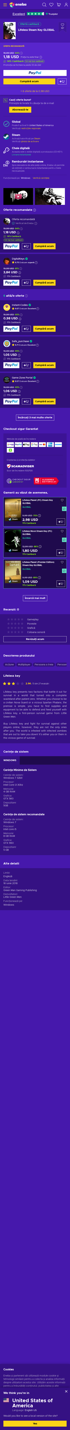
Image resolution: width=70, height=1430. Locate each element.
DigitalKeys (18, 259)
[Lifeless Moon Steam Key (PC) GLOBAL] (35, 542)
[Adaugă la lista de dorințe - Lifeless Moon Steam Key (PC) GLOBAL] (62, 532)
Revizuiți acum (35, 639)
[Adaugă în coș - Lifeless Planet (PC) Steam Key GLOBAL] (61, 521)
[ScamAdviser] (20, 466)
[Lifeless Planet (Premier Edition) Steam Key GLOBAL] (35, 573)
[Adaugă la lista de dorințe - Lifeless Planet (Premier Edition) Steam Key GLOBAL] (62, 563)
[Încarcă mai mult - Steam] (6, 137)
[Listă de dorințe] (51, 4)
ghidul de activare (30, 141)
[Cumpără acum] (35, 73)
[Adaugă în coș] (62, 81)
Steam (37, 139)
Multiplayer (24, 664)
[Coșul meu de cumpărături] (59, 4)
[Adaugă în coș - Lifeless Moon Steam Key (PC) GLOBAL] (61, 552)
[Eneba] (17, 4)
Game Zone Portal (22, 378)
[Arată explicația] (36, 262)
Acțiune (9, 664)
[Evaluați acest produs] (14, 684)
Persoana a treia (44, 664)
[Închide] (66, 1391)
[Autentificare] (66, 4)
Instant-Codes (20, 305)
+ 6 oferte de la (35, 91)
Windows (8, 905)
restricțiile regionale (31, 128)
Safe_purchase (20, 341)
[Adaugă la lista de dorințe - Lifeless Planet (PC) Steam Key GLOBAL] (62, 501)
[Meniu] (4, 4)
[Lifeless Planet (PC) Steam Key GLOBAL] (35, 511)
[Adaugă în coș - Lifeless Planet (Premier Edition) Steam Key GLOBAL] (61, 583)
